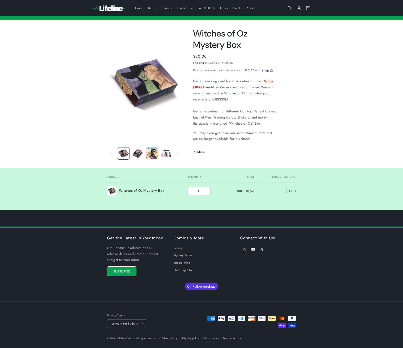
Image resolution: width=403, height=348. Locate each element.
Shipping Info (183, 270)
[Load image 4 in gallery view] (166, 153)
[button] (166, 8)
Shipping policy (190, 338)
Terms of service (232, 338)
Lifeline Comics (126, 338)
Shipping (198, 63)
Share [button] (201, 152)
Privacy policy (169, 338)
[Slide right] (178, 153)
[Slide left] (111, 153)
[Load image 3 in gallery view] (152, 153)
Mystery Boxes (183, 255)
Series (178, 248)
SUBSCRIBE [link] (121, 271)
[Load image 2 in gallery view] (138, 153)
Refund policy (211, 338)
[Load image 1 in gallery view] (123, 153)
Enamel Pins (182, 263)
